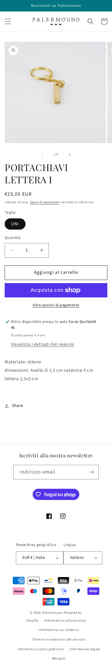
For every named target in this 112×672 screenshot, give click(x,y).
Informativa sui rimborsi (59, 630)
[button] (8, 21)
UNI (15, 224)
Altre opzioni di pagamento (56, 305)
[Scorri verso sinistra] (42, 154)
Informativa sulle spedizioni (41, 649)
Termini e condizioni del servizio (58, 639)
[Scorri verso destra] (70, 154)
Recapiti (59, 658)
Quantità (13, 237)
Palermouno (53, 612)
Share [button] (17, 406)
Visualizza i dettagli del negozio (42, 344)
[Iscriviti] (91, 472)
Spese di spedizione (44, 202)
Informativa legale (85, 649)
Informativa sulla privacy (65, 620)
